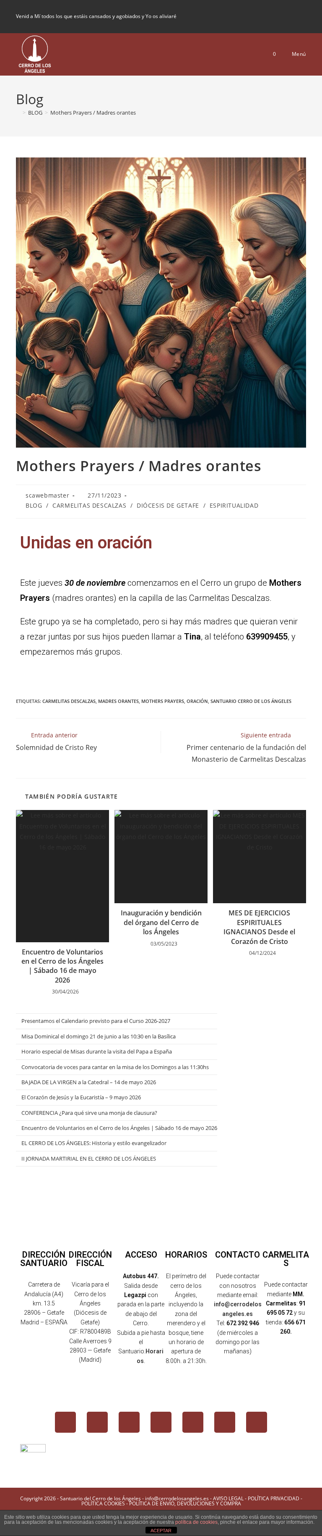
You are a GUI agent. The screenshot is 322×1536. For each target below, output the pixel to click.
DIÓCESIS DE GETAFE (168, 505)
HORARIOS (186, 1255)
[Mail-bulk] (224, 1422)
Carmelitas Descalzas (69, 701)
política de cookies (196, 1522)
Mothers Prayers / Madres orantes (93, 112)
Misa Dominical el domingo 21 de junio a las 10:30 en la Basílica (98, 1036)
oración (197, 701)
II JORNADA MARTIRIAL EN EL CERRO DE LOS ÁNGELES (88, 1158)
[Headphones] (256, 1422)
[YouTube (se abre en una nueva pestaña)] (289, 16)
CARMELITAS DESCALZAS (89, 505)
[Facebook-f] (65, 1422)
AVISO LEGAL (228, 1498)
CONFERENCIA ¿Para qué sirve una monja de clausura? (89, 1113)
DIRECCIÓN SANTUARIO (44, 1259)
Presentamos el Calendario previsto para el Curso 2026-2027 (95, 1021)
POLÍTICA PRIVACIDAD (273, 1498)
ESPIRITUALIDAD (234, 505)
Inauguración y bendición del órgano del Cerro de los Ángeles (161, 922)
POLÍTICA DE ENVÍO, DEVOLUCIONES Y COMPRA (185, 1503)
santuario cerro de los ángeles (250, 701)
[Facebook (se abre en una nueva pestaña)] (260, 16)
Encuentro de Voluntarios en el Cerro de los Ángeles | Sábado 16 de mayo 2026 (62, 966)
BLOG (34, 505)
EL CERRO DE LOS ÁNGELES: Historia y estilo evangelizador (93, 1143)
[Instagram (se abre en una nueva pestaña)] (274, 16)
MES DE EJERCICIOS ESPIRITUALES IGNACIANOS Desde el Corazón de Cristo (259, 927)
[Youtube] (161, 1422)
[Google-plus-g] (192, 1422)
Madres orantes (118, 701)
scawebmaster (47, 495)
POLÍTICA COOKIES (103, 1503)
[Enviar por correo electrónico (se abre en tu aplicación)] (301, 16)
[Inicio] (18, 112)
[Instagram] (129, 1422)
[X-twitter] (97, 1422)
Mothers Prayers (162, 701)
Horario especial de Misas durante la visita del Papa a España (96, 1051)
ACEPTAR (161, 1530)
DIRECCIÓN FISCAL (90, 1259)
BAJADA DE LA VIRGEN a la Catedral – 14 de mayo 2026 (88, 1082)
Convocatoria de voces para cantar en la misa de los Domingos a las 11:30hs (115, 1067)
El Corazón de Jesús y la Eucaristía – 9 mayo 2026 (81, 1097)
